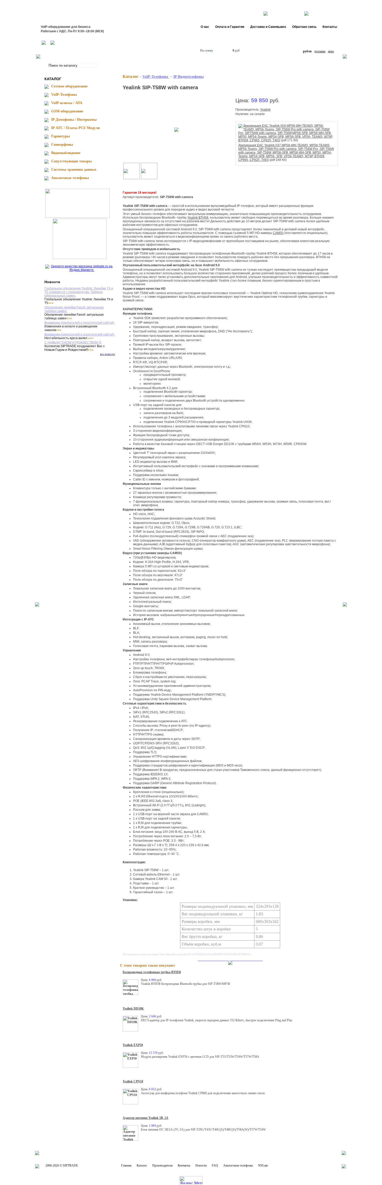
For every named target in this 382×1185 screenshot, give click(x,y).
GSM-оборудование (67, 111)
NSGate (263, 1165)
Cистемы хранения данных (73, 170)
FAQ (215, 1165)
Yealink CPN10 (133, 1081)
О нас (205, 27)
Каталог (142, 1165)
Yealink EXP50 (133, 1045)
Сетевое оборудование (69, 86)
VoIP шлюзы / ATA (66, 103)
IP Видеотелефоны (188, 77)
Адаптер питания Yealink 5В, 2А (145, 1118)
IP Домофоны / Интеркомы (74, 120)
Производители (162, 1165)
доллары (319, 51)
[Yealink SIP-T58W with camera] (176, 129)
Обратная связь (304, 27)
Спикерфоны (62, 145)
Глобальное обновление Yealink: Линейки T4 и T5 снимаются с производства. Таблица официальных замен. (78, 292)
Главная (126, 1165)
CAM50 (278, 233)
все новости (107, 354)
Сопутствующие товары (71, 161)
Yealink (265, 109)
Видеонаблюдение (65, 153)
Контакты (329, 27)
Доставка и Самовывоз (268, 27)
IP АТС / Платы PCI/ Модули (75, 128)
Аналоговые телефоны (70, 178)
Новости (201, 1165)
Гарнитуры (60, 136)
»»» (51, 303)
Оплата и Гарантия (229, 27)
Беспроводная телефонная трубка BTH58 (152, 972)
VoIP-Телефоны (64, 95)
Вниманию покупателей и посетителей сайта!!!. (79, 323)
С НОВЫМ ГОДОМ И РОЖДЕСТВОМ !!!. (73, 342)
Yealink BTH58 (197, 217)
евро (331, 51)
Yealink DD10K (133, 1008)
